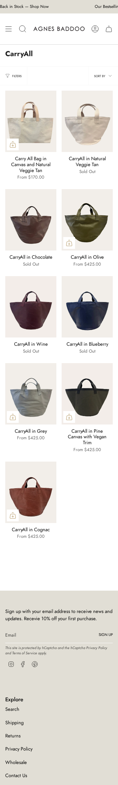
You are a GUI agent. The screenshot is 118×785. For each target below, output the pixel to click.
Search (12, 709)
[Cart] (109, 28)
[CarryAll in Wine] (30, 307)
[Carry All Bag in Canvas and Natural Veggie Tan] (30, 121)
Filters (17, 76)
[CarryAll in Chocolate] (30, 220)
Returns (13, 735)
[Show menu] (8, 28)
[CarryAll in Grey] (30, 394)
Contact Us (16, 775)
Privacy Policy (96, 647)
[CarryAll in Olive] (87, 220)
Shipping (14, 722)
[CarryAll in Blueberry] (87, 307)
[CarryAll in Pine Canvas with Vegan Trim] (87, 394)
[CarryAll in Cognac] (30, 492)
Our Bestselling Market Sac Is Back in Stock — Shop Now (59, 7)
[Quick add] (13, 144)
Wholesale (16, 762)
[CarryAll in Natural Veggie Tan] (87, 121)
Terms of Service (24, 653)
